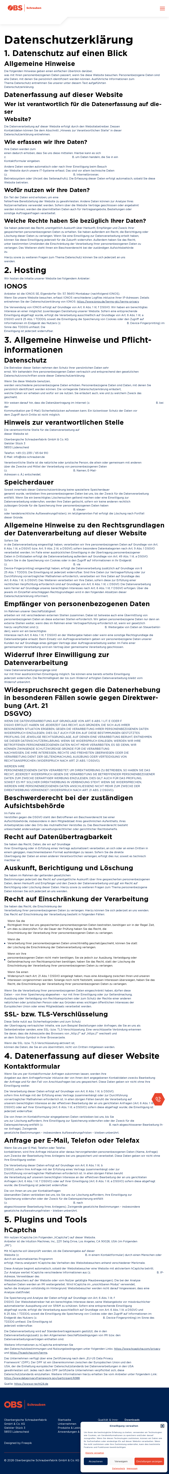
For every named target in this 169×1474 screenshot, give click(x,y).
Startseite (64, 1419)
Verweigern (121, 1461)
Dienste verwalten (94, 1453)
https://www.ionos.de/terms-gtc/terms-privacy (108, 301)
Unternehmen (67, 1423)
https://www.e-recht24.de (31, 1383)
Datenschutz (118, 1468)
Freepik (26, 1443)
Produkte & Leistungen (73, 1427)
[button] (162, 1426)
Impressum (132, 1468)
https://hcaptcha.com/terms (28, 1352)
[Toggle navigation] (162, 8)
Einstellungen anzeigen (149, 1461)
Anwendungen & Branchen (75, 1431)
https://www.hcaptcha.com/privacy (137, 1348)
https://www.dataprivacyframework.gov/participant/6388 (42, 1378)
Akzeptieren (96, 1461)
